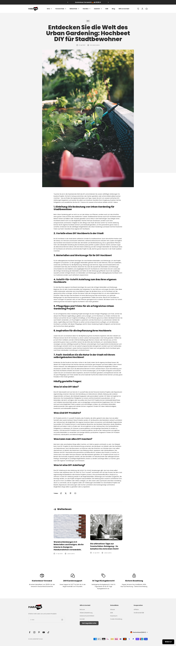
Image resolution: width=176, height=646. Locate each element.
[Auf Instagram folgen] (34, 632)
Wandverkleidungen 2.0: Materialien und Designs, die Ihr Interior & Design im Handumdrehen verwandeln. (69, 546)
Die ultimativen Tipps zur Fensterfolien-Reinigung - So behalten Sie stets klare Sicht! (104, 546)
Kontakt (82, 619)
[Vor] (108, 2)
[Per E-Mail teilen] (75, 493)
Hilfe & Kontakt (124, 9)
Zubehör (97, 9)
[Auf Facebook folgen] (29, 632)
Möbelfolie (73, 9)
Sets (48, 9)
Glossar (112, 609)
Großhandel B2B (139, 613)
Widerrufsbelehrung (86, 613)
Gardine (85, 9)
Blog (113, 9)
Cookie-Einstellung (116, 619)
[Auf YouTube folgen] (43, 632)
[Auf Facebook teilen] (61, 493)
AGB (111, 613)
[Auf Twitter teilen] (66, 493)
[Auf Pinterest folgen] (39, 632)
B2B (107, 9)
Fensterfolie (59, 9)
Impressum (113, 616)
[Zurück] (67, 2)
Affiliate (136, 609)
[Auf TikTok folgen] (48, 632)
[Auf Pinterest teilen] (70, 493)
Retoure (82, 609)
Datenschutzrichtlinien (87, 616)
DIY (88, 21)
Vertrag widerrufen (89, 623)
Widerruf (168, 642)
